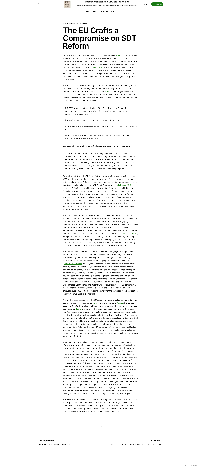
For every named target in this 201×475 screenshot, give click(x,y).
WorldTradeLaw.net (108, 11)
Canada (119, 303)
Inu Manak (68, 23)
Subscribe (158, 4)
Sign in (146, 4)
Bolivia (78, 309)
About (95, 11)
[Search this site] (38, 4)
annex (118, 55)
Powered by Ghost (189, 465)
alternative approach (73, 264)
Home (88, 11)
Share (85, 23)
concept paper (96, 67)
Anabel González (129, 233)
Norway (96, 303)
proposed (109, 91)
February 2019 (124, 185)
